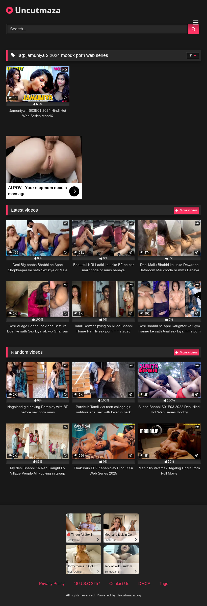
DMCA (144, 583)
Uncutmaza (37, 10)
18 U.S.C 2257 (87, 583)
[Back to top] (191, 591)
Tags (164, 583)
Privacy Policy (52, 583)
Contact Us (119, 583)
